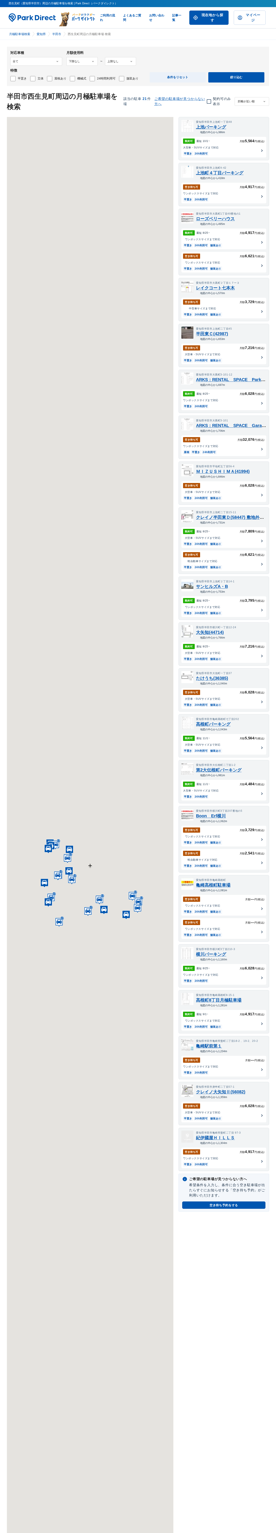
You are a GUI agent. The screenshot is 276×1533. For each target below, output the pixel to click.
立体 (41, 78)
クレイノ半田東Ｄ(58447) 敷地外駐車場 (234, 517)
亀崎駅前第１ (209, 1046)
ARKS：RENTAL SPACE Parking (232, 379)
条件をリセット (177, 77)
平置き (22, 78)
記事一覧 (176, 18)
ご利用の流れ (107, 18)
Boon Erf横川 (211, 815)
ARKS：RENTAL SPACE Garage (231, 425)
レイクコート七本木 (215, 287)
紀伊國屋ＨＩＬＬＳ (215, 1137)
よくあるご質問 (132, 18)
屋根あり (60, 78)
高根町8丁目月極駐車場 (219, 1000)
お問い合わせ (156, 18)
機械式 (81, 78)
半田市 (56, 34)
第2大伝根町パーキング (219, 770)
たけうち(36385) (212, 678)
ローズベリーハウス (215, 218)
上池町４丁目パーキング (219, 172)
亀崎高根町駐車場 (213, 885)
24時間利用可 (106, 78)
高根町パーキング (213, 724)
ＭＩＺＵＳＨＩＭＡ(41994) (223, 471)
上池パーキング (211, 127)
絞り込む (236, 77)
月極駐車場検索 (19, 34)
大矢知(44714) (210, 632)
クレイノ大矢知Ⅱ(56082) (220, 1091)
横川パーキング (211, 954)
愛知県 (41, 34)
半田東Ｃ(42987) (212, 333)
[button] (69, 849)
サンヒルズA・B (212, 586)
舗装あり (132, 78)
